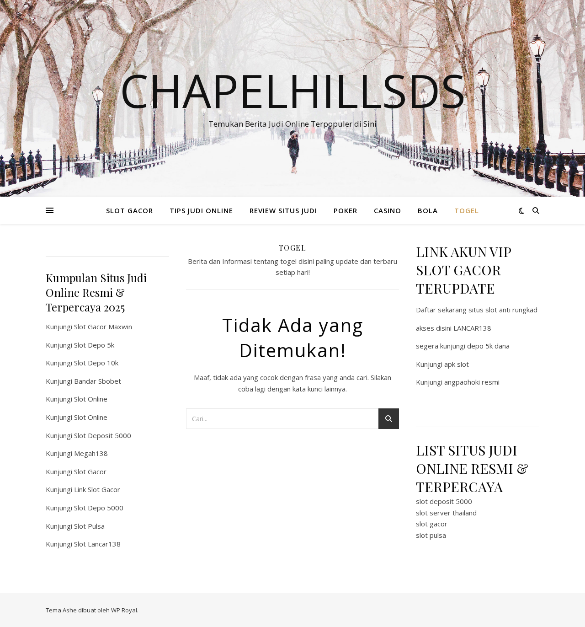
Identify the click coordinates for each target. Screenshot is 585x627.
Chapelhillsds (293, 90)
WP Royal (124, 610)
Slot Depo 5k (94, 344)
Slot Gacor (90, 471)
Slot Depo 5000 (98, 507)
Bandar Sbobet (97, 381)
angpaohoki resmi (472, 381)
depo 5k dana (488, 345)
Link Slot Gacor (97, 489)
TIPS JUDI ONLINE (201, 210)
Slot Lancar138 (97, 543)
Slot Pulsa (89, 526)
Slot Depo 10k (96, 362)
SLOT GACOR (129, 210)
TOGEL (466, 210)
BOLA (428, 210)
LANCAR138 (472, 327)
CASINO (387, 210)
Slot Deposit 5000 (102, 435)
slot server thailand (446, 512)
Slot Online (90, 398)
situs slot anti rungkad (502, 309)
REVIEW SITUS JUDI (283, 210)
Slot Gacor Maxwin (103, 326)
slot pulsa (431, 535)
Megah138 (91, 453)
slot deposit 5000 (444, 501)
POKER (345, 210)
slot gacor (431, 523)
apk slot (456, 364)
